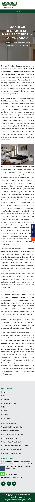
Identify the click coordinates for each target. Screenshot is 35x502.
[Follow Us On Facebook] (3, 483)
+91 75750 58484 (10, 474)
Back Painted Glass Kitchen (13, 434)
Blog (4, 407)
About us (6, 396)
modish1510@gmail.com (13, 477)
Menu (18, 11)
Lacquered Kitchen (10, 438)
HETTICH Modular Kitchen (12, 449)
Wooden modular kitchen (12, 453)
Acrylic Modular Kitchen (11, 431)
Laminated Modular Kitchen (13, 427)
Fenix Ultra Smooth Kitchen (13, 442)
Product (6, 400)
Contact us (7, 418)
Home (8, 43)
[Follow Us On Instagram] (9, 483)
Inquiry (5, 414)
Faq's (5, 411)
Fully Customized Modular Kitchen (15, 446)
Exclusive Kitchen (9, 403)
